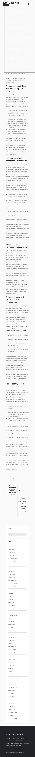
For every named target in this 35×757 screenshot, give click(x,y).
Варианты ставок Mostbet (13, 35)
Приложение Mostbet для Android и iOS (16, 53)
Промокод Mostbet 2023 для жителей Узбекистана (19, 12)
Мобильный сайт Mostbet (13, 19)
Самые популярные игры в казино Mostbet (17, 28)
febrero (12, 577)
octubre (12, 561)
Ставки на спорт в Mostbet (13, 21)
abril (11, 571)
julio (11, 568)
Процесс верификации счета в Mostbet (16, 33)
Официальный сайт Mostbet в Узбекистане (17, 7)
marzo (12, 555)
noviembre (13, 558)
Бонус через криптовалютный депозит (16, 10)
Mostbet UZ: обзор (11, 46)
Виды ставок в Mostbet (12, 16)
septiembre (13, 565)
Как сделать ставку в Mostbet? (14, 43)
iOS (8, 30)
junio (11, 549)
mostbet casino (22, 191)
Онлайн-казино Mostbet (12, 23)
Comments (18, 479)
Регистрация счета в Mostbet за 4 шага (16, 26)
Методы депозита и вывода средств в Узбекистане (19, 48)
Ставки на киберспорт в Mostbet (14, 41)
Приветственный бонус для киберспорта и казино (18, 66)
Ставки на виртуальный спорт (14, 50)
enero (11, 609)
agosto (12, 546)
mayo (12, 552)
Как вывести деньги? (11, 14)
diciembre (13, 580)
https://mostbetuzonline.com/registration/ (16, 330)
